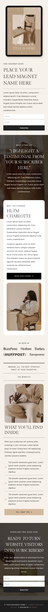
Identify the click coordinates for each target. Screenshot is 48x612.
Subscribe (24, 128)
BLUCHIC (33, 607)
